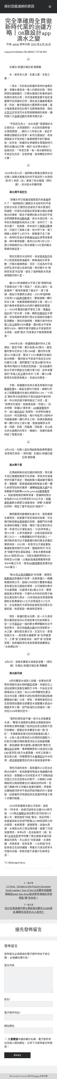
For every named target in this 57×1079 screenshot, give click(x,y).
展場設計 (40, 756)
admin (16, 44)
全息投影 (13, 835)
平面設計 (17, 623)
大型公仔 (9, 112)
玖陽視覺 (22, 521)
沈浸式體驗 (24, 574)
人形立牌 (12, 324)
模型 (29, 684)
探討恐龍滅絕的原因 (19, 7)
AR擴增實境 (40, 407)
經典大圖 (42, 487)
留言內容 (9, 965)
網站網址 (9, 1025)
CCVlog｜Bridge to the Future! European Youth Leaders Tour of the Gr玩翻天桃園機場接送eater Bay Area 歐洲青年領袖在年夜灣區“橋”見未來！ (28, 892)
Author (37, 1076)
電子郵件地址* (12, 1012)
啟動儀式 (9, 578)
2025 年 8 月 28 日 (41, 44)
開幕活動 (45, 225)
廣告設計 (35, 237)
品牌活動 (19, 116)
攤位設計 (9, 748)
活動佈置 (24, 218)
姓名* (7, 999)
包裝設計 (42, 313)
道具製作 (45, 256)
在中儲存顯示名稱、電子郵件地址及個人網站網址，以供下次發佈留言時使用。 (28, 1042)
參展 (45, 199)
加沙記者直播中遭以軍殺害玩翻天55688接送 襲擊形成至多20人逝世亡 (28, 910)
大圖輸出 (21, 813)
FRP (16, 146)
